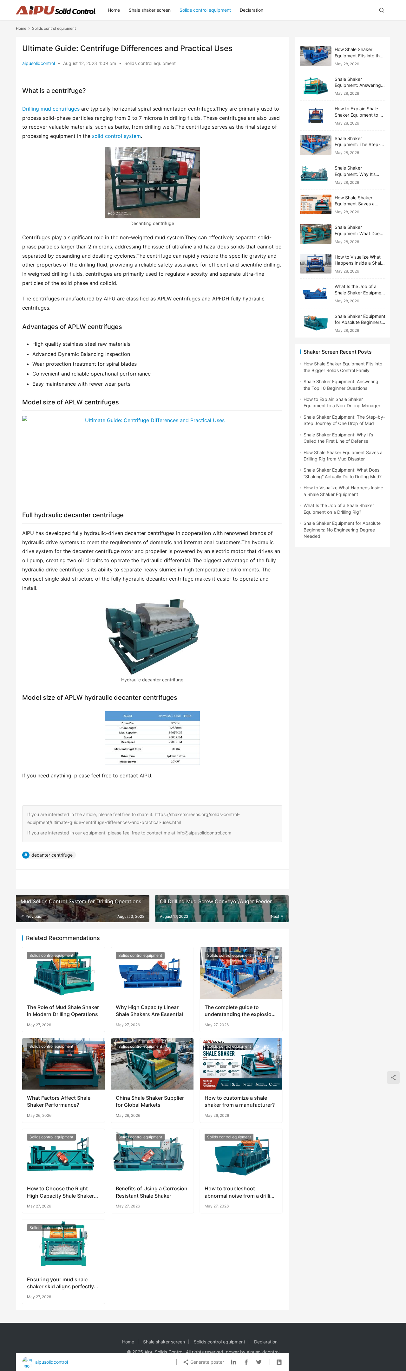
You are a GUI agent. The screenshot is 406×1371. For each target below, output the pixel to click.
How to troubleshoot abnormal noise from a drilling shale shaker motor (241, 1192)
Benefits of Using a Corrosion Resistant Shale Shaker (151, 1192)
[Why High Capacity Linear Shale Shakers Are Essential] (152, 973)
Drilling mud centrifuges (51, 109)
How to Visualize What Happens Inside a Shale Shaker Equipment (359, 263)
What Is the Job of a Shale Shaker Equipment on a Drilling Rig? (360, 292)
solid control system (115, 136)
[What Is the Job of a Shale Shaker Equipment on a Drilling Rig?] (315, 293)
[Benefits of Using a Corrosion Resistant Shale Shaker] (152, 1154)
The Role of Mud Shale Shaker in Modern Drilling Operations (63, 1010)
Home (114, 10)
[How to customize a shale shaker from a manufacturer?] (241, 1064)
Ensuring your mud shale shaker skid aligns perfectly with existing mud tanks (60, 1283)
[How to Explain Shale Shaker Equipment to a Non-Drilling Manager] (315, 116)
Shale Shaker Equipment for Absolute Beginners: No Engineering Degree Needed (342, 529)
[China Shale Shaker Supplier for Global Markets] (152, 1064)
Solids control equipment (205, 10)
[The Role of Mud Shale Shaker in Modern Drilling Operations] (63, 973)
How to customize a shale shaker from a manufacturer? (240, 1101)
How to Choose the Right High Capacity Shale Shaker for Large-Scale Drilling (60, 1192)
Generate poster (206, 1362)
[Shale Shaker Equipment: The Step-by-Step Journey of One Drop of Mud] (315, 145)
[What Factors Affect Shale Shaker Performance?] (63, 1064)
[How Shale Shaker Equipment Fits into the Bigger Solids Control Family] (315, 56)
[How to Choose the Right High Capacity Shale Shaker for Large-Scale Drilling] (63, 1154)
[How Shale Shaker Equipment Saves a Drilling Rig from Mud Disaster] (315, 205)
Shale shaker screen (150, 10)
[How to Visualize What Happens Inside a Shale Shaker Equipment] (315, 264)
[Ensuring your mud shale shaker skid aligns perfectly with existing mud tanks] (63, 1245)
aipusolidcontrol (38, 63)
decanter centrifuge (52, 855)
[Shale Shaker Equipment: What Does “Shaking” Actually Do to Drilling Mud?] (315, 234)
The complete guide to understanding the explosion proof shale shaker (240, 1011)
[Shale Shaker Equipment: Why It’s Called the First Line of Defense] (315, 175)
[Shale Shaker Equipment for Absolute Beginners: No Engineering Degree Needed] (315, 323)
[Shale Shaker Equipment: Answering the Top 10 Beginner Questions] (315, 86)
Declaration (251, 10)
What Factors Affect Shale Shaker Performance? (58, 1101)
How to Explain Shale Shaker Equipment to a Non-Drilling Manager (358, 115)
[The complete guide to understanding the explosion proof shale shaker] (241, 973)
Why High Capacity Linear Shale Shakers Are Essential (149, 1010)
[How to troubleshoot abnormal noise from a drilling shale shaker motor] (241, 1154)
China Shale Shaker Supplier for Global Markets (150, 1101)
